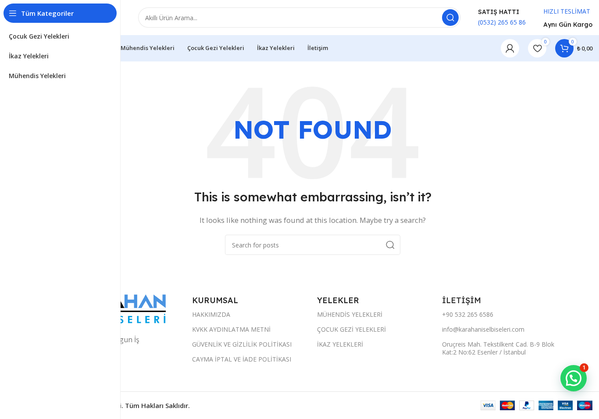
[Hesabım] (510, 48)
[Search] (450, 17)
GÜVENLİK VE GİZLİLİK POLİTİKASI (242, 344)
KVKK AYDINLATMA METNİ (231, 329)
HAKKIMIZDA (211, 314)
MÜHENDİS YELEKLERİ (349, 314)
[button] (573, 378)
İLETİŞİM (462, 300)
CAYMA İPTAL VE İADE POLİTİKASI (241, 359)
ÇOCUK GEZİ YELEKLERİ (351, 329)
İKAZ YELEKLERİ (340, 344)
